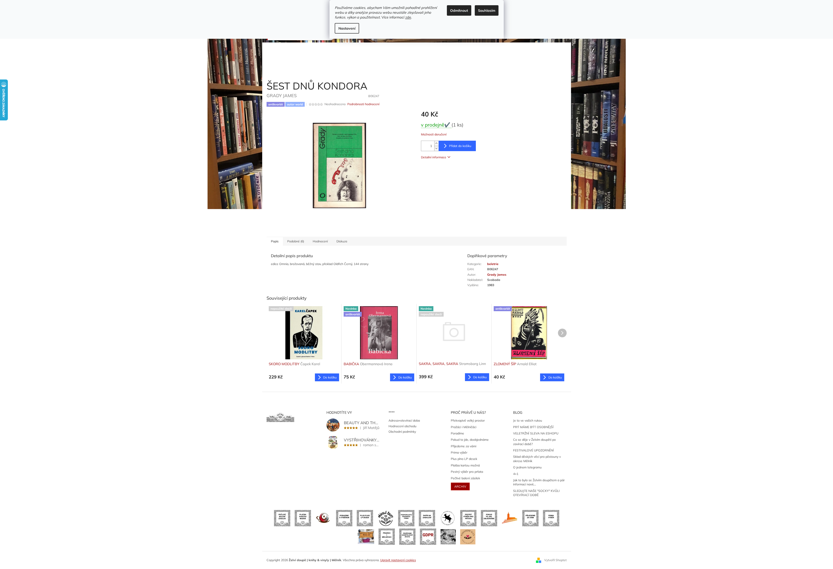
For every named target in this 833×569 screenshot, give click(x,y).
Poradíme (457, 433)
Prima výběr (459, 452)
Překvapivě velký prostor (468, 420)
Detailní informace (433, 157)
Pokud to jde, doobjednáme (470, 440)
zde (408, 17)
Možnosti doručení (433, 134)
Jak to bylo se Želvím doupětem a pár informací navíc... (539, 482)
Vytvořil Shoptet (555, 560)
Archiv (460, 486)
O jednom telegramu (527, 467)
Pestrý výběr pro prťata (467, 472)
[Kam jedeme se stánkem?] (448, 536)
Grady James (496, 275)
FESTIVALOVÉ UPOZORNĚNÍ (533, 450)
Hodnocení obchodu (402, 426)
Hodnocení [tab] (320, 241)
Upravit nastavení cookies (398, 560)
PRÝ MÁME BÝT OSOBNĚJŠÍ (533, 427)
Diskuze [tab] (341, 241)
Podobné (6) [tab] (295, 241)
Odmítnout (459, 10)
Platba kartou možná (465, 465)
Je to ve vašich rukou (527, 420)
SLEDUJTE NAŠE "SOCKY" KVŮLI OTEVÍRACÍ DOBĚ (536, 493)
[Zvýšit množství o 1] (436, 143)
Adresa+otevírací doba (404, 420)
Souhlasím (486, 10)
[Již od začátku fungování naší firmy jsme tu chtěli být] (386, 536)
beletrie (492, 264)
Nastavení (346, 28)
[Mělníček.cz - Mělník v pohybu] (510, 518)
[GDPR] (428, 536)
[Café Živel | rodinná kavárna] (323, 518)
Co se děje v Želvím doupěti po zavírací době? (534, 442)
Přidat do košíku (460, 146)
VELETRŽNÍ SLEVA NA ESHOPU (535, 433)
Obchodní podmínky (402, 432)
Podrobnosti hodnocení (363, 104)
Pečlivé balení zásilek (465, 478)
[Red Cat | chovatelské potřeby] (366, 536)
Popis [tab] (275, 241)
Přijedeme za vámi (463, 446)
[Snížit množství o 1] (436, 148)
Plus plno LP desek (464, 459)
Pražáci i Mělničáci (463, 427)
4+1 (515, 474)
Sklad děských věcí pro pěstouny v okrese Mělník (537, 459)
